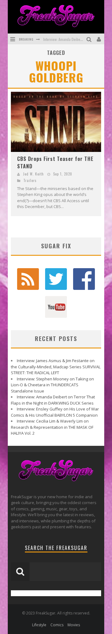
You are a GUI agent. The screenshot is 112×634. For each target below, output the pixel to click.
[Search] (90, 38)
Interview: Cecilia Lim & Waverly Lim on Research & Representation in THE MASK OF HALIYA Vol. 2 (52, 427)
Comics (56, 624)
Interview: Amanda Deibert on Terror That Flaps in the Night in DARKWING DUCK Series (53, 400)
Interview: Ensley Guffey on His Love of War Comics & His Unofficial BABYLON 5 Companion (55, 412)
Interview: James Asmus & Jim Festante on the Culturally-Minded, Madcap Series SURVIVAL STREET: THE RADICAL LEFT (55, 366)
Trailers (30, 180)
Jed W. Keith (33, 173)
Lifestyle (39, 624)
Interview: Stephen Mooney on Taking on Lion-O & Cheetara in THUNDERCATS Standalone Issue (52, 385)
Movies (74, 624)
